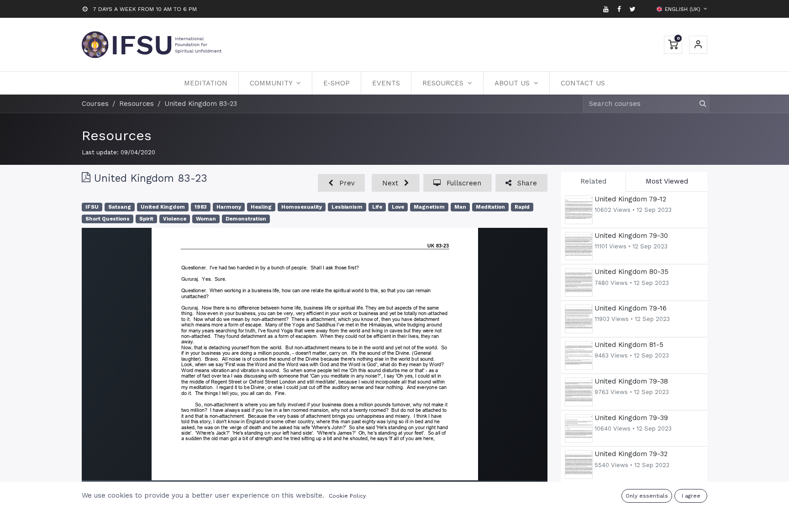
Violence (174, 219)
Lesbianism (347, 207)
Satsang (119, 207)
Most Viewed (667, 181)
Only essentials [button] (647, 496)
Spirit (146, 219)
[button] (341, 183)
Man (460, 207)
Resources (117, 135)
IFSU (92, 207)
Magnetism (429, 207)
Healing (261, 207)
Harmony (228, 207)
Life (377, 207)
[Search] (699, 104)
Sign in (698, 45)
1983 (201, 207)
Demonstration (246, 219)
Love (398, 207)
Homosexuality (301, 207)
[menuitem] (205, 83)
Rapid (522, 207)
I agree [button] (691, 496)
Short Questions (107, 219)
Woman (206, 219)
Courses (95, 104)
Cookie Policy (347, 496)
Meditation (490, 207)
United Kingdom (163, 207)
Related (593, 181)
